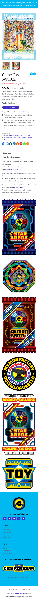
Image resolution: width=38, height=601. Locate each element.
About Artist (7, 532)
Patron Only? (7, 537)
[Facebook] (3, 143)
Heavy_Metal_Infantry (19, 137)
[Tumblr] (10, 143)
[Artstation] (14, 518)
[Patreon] (23, 518)
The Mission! (7, 535)
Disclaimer (6, 551)
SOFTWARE (23, 84)
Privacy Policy (7, 553)
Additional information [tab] (11, 157)
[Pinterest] (20, 143)
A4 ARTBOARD (7, 84)
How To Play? (13, 169)
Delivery (5, 548)
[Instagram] (4, 518)
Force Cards (9, 137)
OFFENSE (15, 84)
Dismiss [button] (32, 5)
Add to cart (11, 107)
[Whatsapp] (24, 143)
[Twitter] (7, 143)
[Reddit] (17, 143)
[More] (27, 143)
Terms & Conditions (9, 556)
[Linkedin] (14, 143)
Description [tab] (7, 153)
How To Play (7, 530)
